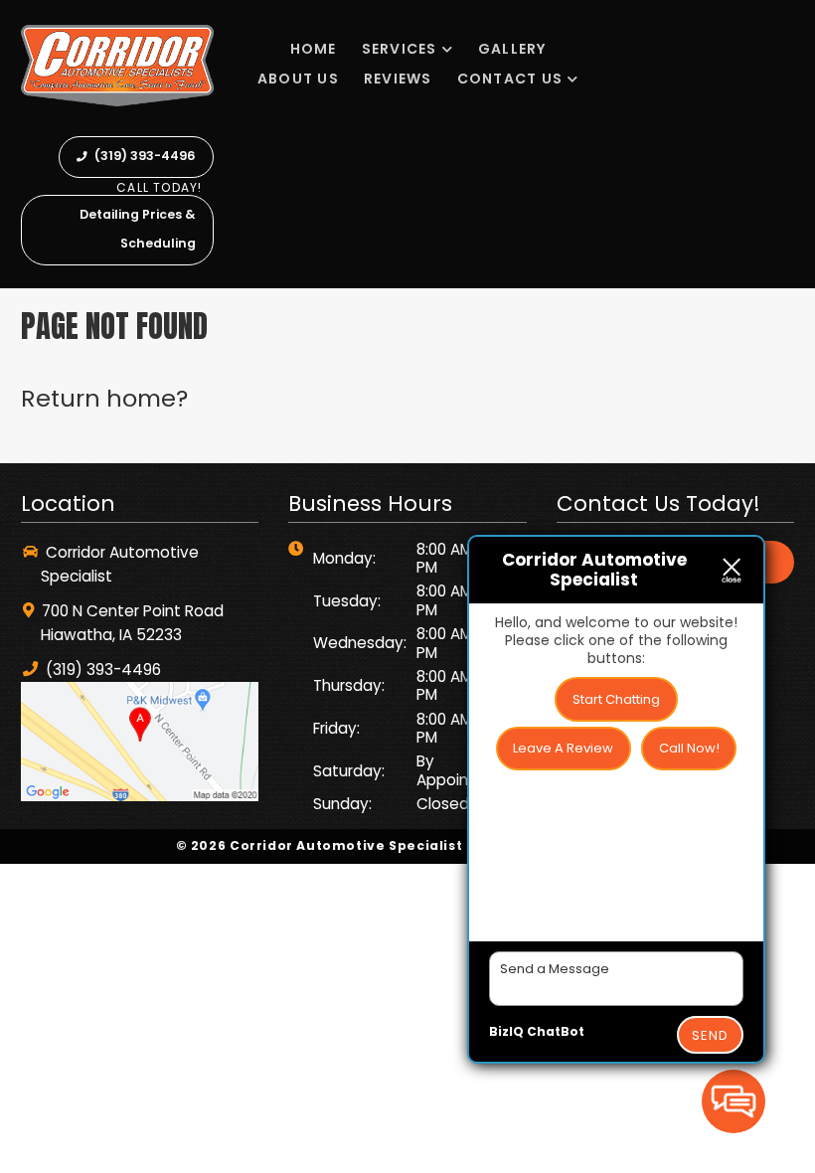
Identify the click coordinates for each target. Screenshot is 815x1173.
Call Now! (689, 748)
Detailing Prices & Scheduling (138, 228)
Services (399, 49)
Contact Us (510, 78)
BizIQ (506, 1031)
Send (710, 1035)
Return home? (104, 398)
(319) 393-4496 (143, 155)
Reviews (398, 78)
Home (313, 49)
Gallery (512, 49)
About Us (298, 78)
